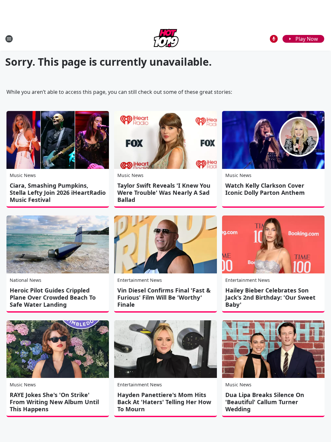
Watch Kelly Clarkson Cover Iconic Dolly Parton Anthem (265, 189)
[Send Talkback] (274, 39)
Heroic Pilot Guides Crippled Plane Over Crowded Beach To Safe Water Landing (53, 297)
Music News (23, 175)
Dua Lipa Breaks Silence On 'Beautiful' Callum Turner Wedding (264, 402)
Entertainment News (139, 280)
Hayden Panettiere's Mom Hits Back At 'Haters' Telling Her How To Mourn (164, 402)
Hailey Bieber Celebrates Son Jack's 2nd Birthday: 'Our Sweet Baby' (270, 297)
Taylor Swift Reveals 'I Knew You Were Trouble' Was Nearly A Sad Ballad (163, 192)
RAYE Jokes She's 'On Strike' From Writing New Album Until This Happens (54, 402)
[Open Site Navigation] (9, 39)
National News (25, 280)
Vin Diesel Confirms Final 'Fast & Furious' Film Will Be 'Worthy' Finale (164, 297)
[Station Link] (165, 38)
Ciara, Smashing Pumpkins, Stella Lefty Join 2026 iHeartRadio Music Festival (58, 192)
